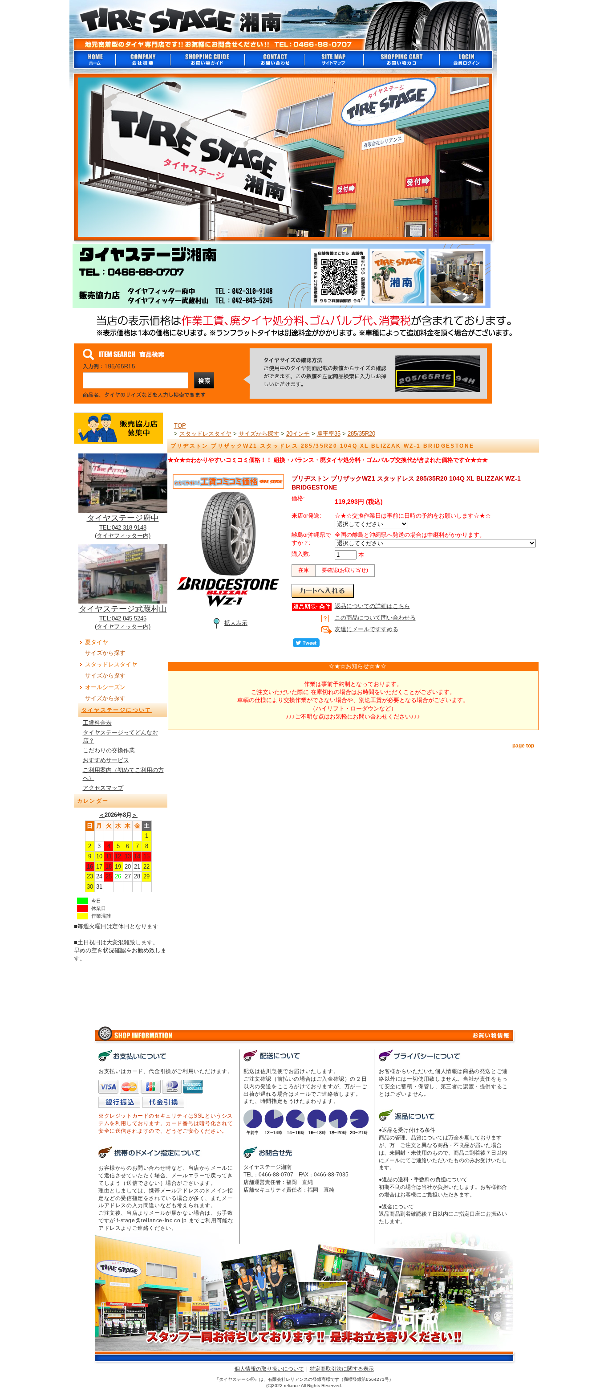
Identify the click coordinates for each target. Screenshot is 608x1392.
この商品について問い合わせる (375, 617)
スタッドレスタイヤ (111, 664)
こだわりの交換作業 (109, 750)
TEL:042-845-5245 (122, 618)
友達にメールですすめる (366, 629)
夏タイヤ (96, 642)
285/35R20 (361, 433)
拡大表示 (235, 623)
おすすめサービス (106, 760)
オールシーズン (105, 687)
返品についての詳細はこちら (372, 606)
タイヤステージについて (116, 710)
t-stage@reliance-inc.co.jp (152, 1220)
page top (523, 745)
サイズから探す (105, 652)
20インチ (298, 433)
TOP (180, 425)
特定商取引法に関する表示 (342, 1369)
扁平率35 (328, 433)
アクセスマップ (103, 787)
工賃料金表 (97, 722)
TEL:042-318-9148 (122, 527)
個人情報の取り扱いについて (269, 1369)
